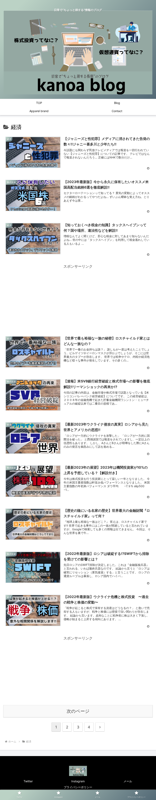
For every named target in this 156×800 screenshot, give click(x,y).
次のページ (78, 711)
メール (128, 781)
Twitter (28, 781)
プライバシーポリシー (78, 787)
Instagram (78, 781)
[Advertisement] (78, 298)
